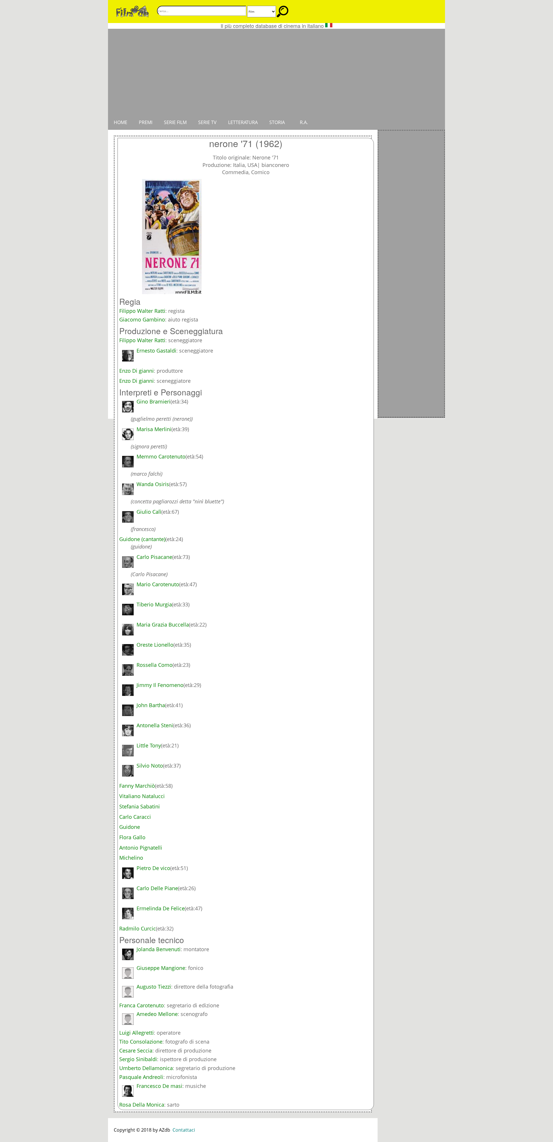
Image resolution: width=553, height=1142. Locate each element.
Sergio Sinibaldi (138, 1059)
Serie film (175, 122)
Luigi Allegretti (136, 1032)
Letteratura (243, 122)
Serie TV (207, 122)
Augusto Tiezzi (154, 986)
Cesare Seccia (135, 1050)
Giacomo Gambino (142, 319)
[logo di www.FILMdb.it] (132, 11)
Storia (277, 122)
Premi (145, 122)
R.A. (304, 122)
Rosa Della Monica (141, 1104)
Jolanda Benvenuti (159, 949)
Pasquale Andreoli (141, 1077)
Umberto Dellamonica (146, 1068)
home (120, 122)
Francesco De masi (159, 1085)
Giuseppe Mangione (161, 967)
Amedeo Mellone (157, 1013)
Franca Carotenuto (141, 1005)
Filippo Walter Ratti (142, 310)
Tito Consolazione (140, 1041)
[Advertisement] (276, 72)
